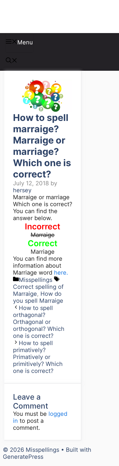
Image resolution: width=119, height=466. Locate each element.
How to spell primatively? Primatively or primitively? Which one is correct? (38, 357)
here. (61, 272)
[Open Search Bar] (11, 61)
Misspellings (35, 16)
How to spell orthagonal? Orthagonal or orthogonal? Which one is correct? (38, 321)
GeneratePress (23, 456)
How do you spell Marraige (38, 297)
